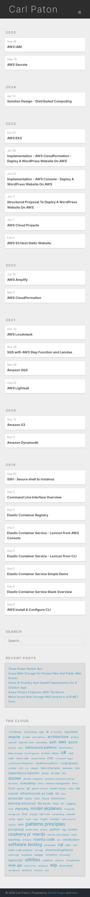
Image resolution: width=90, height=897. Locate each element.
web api (15, 865)
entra (41, 783)
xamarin (38, 870)
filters (75, 783)
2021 (11, 320)
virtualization (73, 860)
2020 (11, 410)
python (55, 829)
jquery (28, 798)
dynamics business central (59, 778)
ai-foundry (56, 732)
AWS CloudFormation (24, 298)
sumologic (13, 854)
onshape (55, 819)
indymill (13, 793)
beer (20, 747)
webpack (43, 865)
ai (47, 732)
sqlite (68, 845)
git (28, 788)
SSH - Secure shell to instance (30, 479)
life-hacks (44, 803)
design (45, 773)
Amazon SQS (17, 370)
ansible (26, 737)
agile (41, 732)
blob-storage (15, 753)
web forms (30, 865)
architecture (58, 737)
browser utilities (50, 753)
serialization (71, 839)
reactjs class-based (58, 834)
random (73, 829)
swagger (39, 854)
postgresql (16, 829)
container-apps (64, 758)
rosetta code (44, 839)
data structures (50, 768)
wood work (66, 865)
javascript (15, 798)
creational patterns (47, 763)
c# (63, 752)
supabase (26, 854)
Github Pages (56, 892)
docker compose (33, 778)
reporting (14, 839)
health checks (58, 788)
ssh (75, 845)
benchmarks (66, 747)
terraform (51, 854)
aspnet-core (26, 742)
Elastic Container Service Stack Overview (39, 592)
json (37, 798)
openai (12, 824)
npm (35, 819)
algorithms (71, 732)
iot (57, 793)
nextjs (11, 819)
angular (14, 737)
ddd (77, 768)
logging (71, 803)
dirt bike (55, 773)
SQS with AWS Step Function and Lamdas (39, 352)
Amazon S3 (16, 425)
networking (58, 814)
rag (64, 829)
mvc (25, 814)
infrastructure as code (36, 793)
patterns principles (45, 824)
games (20, 788)
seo (59, 839)
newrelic (70, 814)
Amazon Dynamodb (22, 442)
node (28, 819)
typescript (15, 860)
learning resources (22, 803)
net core (44, 814)
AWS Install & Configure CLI (29, 610)
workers (27, 870)
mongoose (14, 814)
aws (62, 742)
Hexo (74, 892)
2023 (11, 124)
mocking (21, 809)
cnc (50, 758)
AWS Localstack (20, 334)
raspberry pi (19, 834)
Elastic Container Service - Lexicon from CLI (42, 556)
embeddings (28, 783)
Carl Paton (33, 9)
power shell (32, 829)
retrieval (26, 839)
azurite (12, 747)
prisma (44, 829)
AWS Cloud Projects (23, 225)
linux (56, 803)
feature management (58, 783)
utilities (32, 859)
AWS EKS (14, 138)
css (20, 768)
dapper (35, 768)
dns (64, 773)
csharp (12, 768)
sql (60, 844)
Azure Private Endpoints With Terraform (36, 692)
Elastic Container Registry (27, 515)
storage (39, 850)
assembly (41, 742)
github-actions (40, 788)
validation (47, 860)
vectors (59, 860)
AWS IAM (14, 47)
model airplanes (46, 808)
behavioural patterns (41, 747)
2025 (11, 32)
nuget (44, 819)
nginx (20, 819)
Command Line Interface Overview (34, 497)
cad (70, 753)
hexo (71, 788)
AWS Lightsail (18, 388)
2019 (11, 465)
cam (11, 758)
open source (68, 819)
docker (14, 778)
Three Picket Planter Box (25, 669)
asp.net (12, 742)
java (63, 793)
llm (62, 803)
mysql (33, 814)
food (11, 788)
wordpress (14, 870)
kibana (45, 798)
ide (78, 788)
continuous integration (20, 763)
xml (46, 870)
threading (64, 854)
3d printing (30, 732)
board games (32, 753)
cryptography (69, 763)
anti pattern (38, 737)
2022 (11, 265)
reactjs (39, 834)
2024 (11, 87)
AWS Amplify (17, 280)
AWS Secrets (17, 65)
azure (73, 742)
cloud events (38, 758)
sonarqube (50, 845)
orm (21, 824)
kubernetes (58, 798)
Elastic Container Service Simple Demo (37, 574)
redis (74, 834)
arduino (75, 737)
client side (22, 758)
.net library (14, 732)
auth (53, 742)
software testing (25, 844)
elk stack (13, 783)
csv (27, 768)
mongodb (69, 809)
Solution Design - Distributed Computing (39, 101)
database (67, 768)
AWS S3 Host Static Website (29, 243)
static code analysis (20, 850)
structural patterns (59, 850)
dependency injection (23, 773)
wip (53, 865)
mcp (10, 809)
